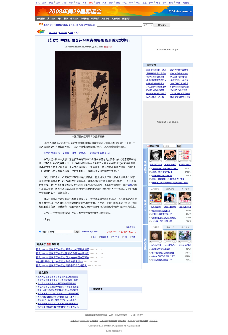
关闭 (133, 237)
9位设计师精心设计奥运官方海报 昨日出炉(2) (59, 261)
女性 (125, 3)
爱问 (165, 3)
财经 (64, 3)
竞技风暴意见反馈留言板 (96, 315)
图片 (60, 18)
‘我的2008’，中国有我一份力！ (121, 232)
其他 (71, 32)
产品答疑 (154, 320)
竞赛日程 (116, 18)
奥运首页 (41, 18)
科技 (78, 3)
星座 (145, 3)
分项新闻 (74, 18)
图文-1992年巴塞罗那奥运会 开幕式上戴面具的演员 (62, 249)
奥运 (49, 244)
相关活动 (63, 32)
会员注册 (144, 320)
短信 (158, 3)
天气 (151, 3)
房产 (111, 3)
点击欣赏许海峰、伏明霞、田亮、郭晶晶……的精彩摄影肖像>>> (77, 153)
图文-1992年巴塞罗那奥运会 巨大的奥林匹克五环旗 (62, 257)
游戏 (118, 3)
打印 (125, 237)
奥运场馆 (105, 18)
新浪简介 (75, 320)
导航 (178, 3)
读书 (131, 3)
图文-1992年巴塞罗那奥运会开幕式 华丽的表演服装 (62, 253)
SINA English (133, 320)
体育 (51, 3)
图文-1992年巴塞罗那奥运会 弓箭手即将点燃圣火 (61, 265)
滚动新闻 (51, 18)
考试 (138, 3)
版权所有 (118, 331)
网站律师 (122, 320)
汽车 (104, 3)
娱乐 (58, 3)
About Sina (84, 320)
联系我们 (104, 320)
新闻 (44, 3)
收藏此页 (104, 237)
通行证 (186, 3)
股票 (71, 3)
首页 (38, 3)
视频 (98, 3)
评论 (94, 237)
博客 (84, 3)
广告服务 (94, 320)
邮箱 (171, 3)
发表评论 (131, 227)
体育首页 (126, 18)
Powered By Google (90, 232)
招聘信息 (113, 320)
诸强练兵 (95, 18)
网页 (44, 232)
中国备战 (85, 18)
